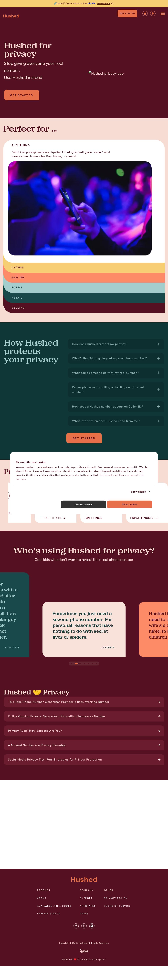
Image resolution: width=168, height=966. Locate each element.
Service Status (48, 913)
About (42, 898)
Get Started (21, 95)
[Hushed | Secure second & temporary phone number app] (11, 16)
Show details (138, 491)
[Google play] (153, 13)
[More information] (84, 3)
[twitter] (84, 925)
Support (86, 898)
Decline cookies (83, 504)
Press (84, 913)
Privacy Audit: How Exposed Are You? (35, 730)
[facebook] (76, 925)
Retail (17, 297)
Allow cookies (130, 504)
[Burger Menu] (163, 13)
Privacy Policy (116, 898)
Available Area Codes (54, 906)
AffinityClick (99, 959)
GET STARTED (127, 13)
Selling (18, 307)
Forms (17, 287)
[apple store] (145, 13)
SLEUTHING (20, 145)
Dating (17, 267)
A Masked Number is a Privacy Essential (37, 745)
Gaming (18, 277)
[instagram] (91, 925)
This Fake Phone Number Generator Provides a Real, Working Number (59, 702)
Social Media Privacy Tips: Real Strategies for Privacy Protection (55, 759)
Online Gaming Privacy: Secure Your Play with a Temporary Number (57, 716)
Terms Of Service (117, 906)
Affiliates (88, 906)
